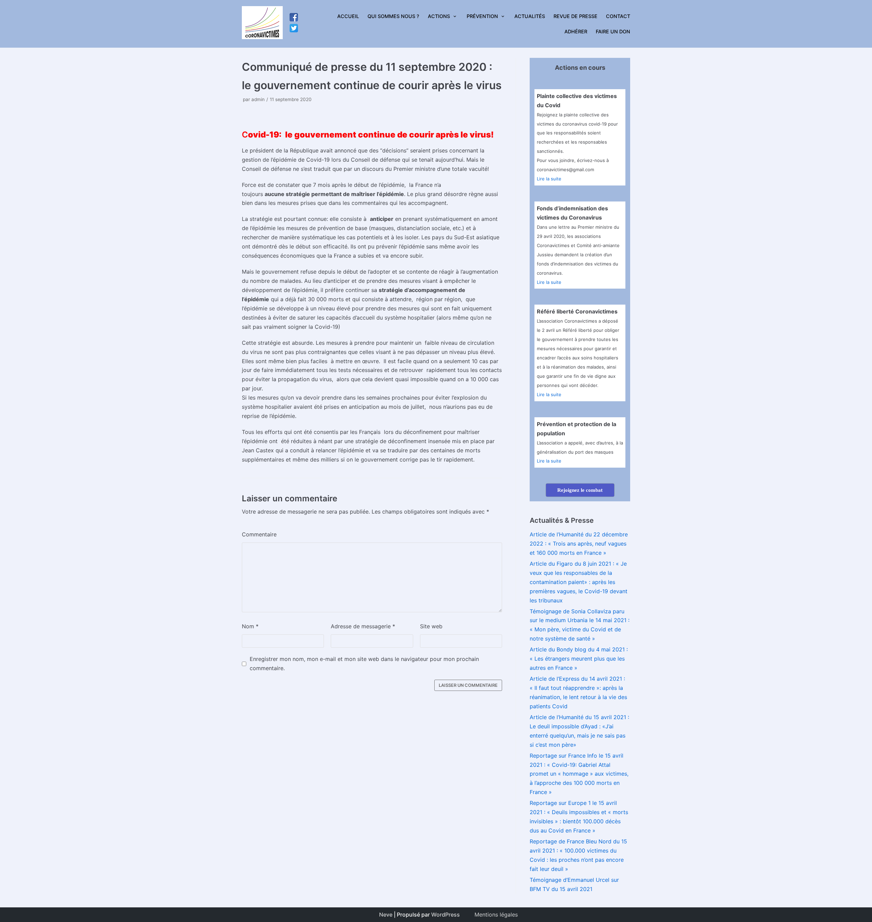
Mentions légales (496, 914)
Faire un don (613, 31)
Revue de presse (575, 16)
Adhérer (575, 31)
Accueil (348, 16)
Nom (250, 626)
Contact (618, 16)
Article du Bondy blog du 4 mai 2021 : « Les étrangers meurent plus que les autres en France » (579, 658)
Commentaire (259, 534)
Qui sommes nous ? (393, 16)
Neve (385, 914)
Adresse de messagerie (363, 626)
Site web (431, 626)
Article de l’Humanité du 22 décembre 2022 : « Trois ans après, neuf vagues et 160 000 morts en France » (579, 543)
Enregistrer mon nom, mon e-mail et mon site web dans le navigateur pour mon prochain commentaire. (364, 664)
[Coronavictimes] (262, 24)
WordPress (445, 914)
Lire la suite (549, 178)
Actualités (529, 16)
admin (258, 99)
